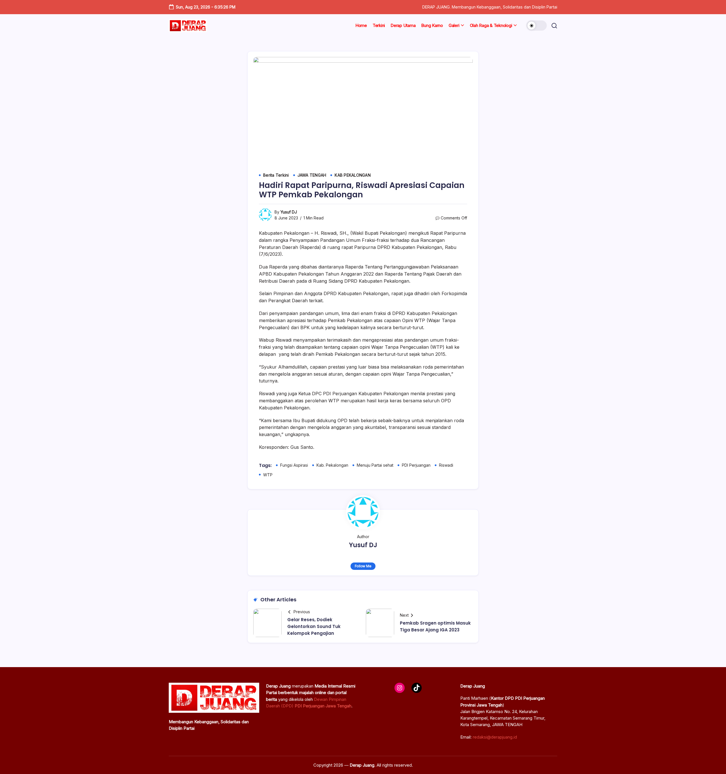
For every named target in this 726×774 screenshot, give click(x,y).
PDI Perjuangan (416, 465)
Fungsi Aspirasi (294, 465)
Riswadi (446, 465)
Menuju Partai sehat (375, 465)
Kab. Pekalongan (332, 465)
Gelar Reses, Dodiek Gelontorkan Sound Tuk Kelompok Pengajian (314, 626)
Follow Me (363, 566)
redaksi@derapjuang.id (495, 737)
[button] (536, 25)
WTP (268, 474)
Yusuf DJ (288, 212)
